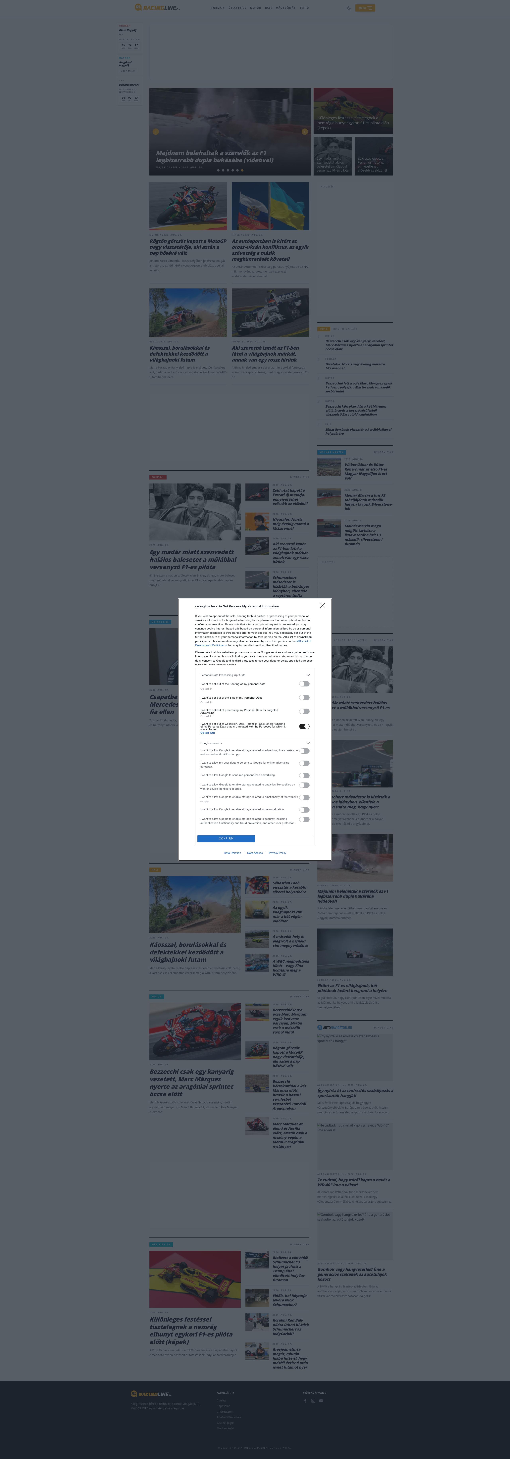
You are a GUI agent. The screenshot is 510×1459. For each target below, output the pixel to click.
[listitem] (255, 675)
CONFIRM (226, 838)
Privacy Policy (277, 852)
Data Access (255, 852)
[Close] (324, 606)
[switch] (304, 683)
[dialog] (255, 729)
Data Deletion (232, 852)
